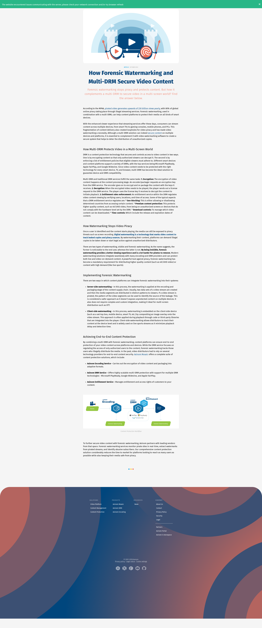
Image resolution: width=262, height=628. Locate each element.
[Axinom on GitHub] (144, 568)
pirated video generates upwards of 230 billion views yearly (132, 108)
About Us (160, 504)
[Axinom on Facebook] (131, 568)
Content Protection (97, 512)
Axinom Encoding (119, 512)
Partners (159, 527)
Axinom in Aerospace (164, 535)
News (136, 504)
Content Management (98, 508)
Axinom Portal (161, 531)
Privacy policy (120, 561)
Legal (158, 520)
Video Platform (96, 504)
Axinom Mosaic (141, 354)
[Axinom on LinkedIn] (118, 568)
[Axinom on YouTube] (137, 568)
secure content (155, 133)
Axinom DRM (117, 508)
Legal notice (130, 561)
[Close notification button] (259, 4)
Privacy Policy (161, 512)
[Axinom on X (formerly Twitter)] (124, 568)
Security (159, 516)
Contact (159, 508)
